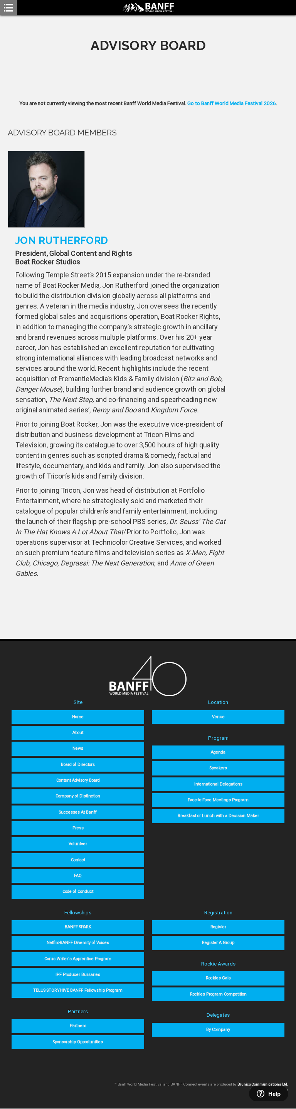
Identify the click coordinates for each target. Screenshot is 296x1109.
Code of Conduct (77, 891)
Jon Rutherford (61, 240)
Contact (78, 859)
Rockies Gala (218, 978)
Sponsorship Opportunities (78, 1041)
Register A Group (218, 942)
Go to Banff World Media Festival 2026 (231, 103)
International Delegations (218, 784)
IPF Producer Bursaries (78, 974)
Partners (78, 1025)
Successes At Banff (78, 812)
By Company (218, 1029)
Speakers (218, 767)
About (77, 732)
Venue (218, 716)
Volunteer (78, 843)
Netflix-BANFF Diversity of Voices (78, 942)
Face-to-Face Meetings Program (218, 799)
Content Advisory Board (78, 780)
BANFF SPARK (78, 926)
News (77, 748)
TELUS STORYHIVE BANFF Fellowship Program (78, 990)
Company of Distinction (78, 796)
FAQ (78, 875)
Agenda (218, 752)
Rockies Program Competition (218, 994)
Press (78, 827)
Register (218, 926)
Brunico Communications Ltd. (262, 1084)
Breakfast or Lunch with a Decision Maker (218, 815)
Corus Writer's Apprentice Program (77, 958)
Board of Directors (78, 764)
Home (78, 716)
